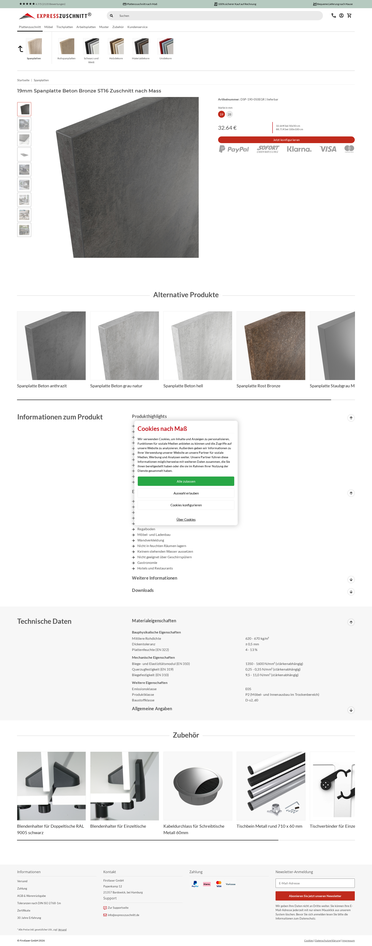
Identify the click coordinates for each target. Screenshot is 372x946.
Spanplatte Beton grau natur (116, 385)
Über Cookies (186, 519)
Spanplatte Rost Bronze (258, 385)
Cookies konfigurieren (186, 505)
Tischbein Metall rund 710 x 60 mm (269, 826)
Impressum (348, 940)
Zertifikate (23, 910)
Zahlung (22, 888)
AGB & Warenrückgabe (31, 896)
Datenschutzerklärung (327, 940)
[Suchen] (111, 15)
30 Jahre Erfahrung (29, 917)
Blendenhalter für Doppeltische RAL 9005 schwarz (50, 829)
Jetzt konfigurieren (286, 140)
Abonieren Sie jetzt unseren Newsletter (315, 896)
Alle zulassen (186, 481)
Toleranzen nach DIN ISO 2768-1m (39, 903)
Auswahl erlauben (186, 493)
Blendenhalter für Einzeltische (118, 826)
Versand (22, 881)
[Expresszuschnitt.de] (55, 15)
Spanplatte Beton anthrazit (42, 385)
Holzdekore (116, 58)
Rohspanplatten (66, 58)
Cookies (308, 940)
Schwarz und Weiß (91, 60)
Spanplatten (34, 58)
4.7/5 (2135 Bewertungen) (50, 4)
